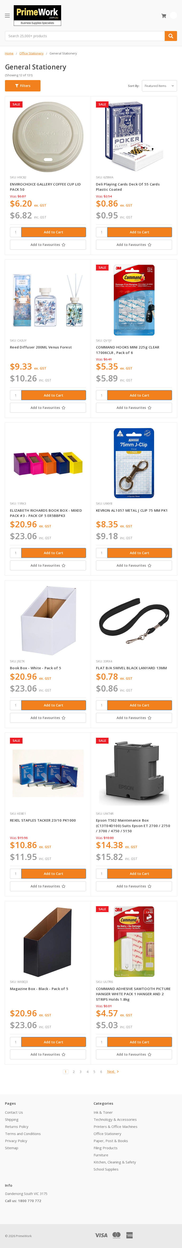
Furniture (101, 1155)
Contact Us (14, 1112)
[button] (23, 85)
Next (111, 1072)
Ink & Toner (103, 1112)
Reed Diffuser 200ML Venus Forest (41, 347)
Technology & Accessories (115, 1119)
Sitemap (11, 1147)
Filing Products (106, 1147)
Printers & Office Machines (115, 1126)
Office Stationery (107, 1133)
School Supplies (106, 1169)
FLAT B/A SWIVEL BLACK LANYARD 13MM (131, 667)
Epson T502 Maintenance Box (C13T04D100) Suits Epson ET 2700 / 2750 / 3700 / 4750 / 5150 (133, 825)
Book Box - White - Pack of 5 (35, 667)
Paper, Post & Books (111, 1140)
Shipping (11, 1119)
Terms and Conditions (23, 1133)
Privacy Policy (16, 1140)
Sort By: (133, 86)
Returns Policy (16, 1126)
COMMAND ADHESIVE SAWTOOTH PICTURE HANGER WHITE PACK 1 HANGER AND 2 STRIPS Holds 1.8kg (133, 994)
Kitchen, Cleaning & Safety (115, 1162)
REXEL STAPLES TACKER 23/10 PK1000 (43, 820)
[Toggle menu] (7, 15)
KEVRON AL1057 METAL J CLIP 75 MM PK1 (132, 510)
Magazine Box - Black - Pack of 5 (39, 988)
